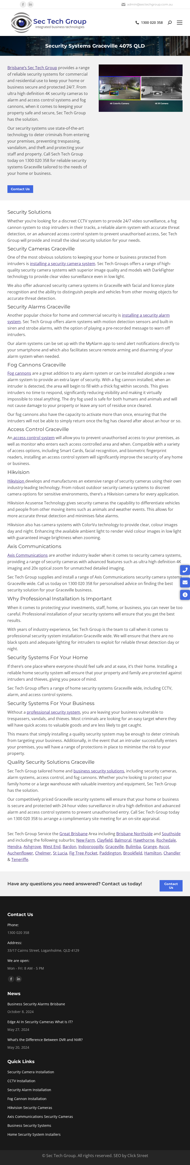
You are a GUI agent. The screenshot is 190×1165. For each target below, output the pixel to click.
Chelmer (43, 853)
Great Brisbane (73, 833)
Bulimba (133, 846)
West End (52, 846)
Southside (171, 833)
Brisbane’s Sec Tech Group (32, 67)
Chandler (172, 853)
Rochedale (166, 840)
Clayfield (105, 840)
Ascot (164, 846)
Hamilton (153, 853)
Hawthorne (143, 840)
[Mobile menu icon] (180, 23)
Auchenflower (20, 853)
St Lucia (60, 853)
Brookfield (132, 853)
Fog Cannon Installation (27, 1098)
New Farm (85, 840)
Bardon (69, 846)
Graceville (114, 846)
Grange (150, 846)
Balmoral (123, 840)
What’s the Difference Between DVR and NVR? (45, 1039)
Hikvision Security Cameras (29, 1107)
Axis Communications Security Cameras (40, 1116)
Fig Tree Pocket (83, 853)
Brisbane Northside (134, 833)
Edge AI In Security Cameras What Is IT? (40, 1021)
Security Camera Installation (30, 1072)
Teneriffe (19, 859)
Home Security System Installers (34, 1134)
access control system (33, 437)
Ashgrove (32, 846)
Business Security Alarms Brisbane (36, 1004)
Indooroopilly (90, 846)
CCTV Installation (21, 1080)
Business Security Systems (29, 1125)
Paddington (110, 853)
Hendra (14, 846)
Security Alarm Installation (29, 1089)
